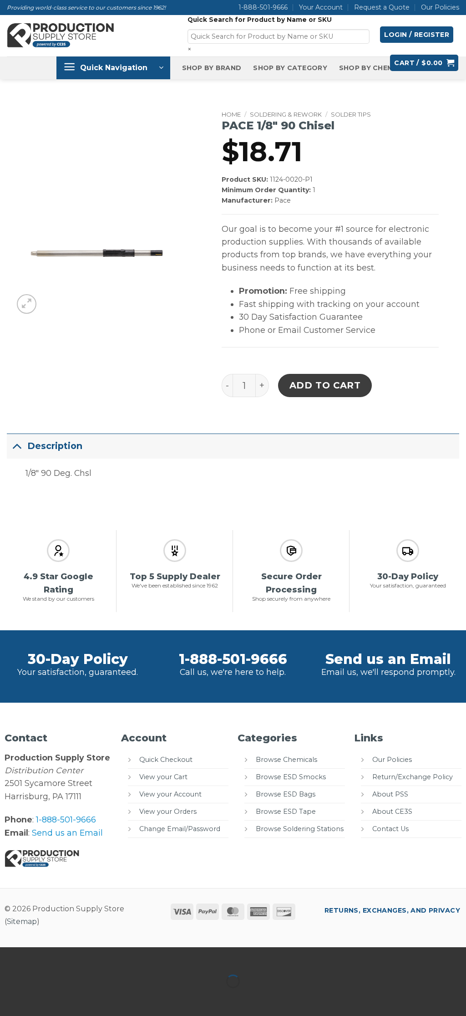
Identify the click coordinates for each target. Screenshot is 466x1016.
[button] (416, 34)
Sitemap (22, 921)
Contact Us (390, 829)
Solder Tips (351, 114)
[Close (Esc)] (99, 957)
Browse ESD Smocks (291, 777)
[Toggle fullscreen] (40, 957)
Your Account (321, 7)
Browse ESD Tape (286, 811)
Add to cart (325, 385)
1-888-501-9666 (263, 7)
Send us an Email (388, 659)
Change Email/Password (179, 829)
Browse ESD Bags (285, 794)
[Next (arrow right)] (40, 998)
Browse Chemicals (286, 760)
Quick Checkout (165, 760)
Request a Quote (382, 7)
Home (231, 114)
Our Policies (440, 7)
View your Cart (163, 777)
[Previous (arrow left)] (10, 998)
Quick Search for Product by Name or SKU (259, 19)
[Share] (69, 957)
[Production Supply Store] (61, 35)
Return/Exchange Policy (412, 777)
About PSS (390, 794)
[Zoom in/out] (10, 957)
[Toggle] (17, 445)
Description (54, 445)
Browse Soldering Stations (300, 829)
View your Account (170, 794)
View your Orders (168, 811)
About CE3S (392, 811)
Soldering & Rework (286, 114)
